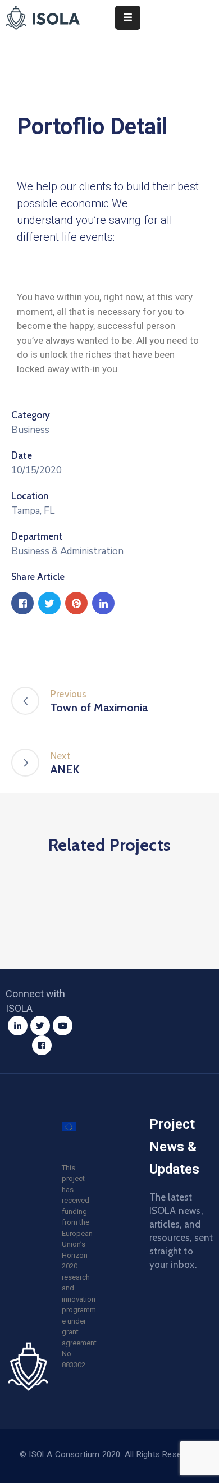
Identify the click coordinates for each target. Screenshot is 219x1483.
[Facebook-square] (42, 1045)
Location (30, 495)
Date (21, 455)
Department (37, 536)
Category (30, 415)
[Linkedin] (18, 1025)
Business (30, 429)
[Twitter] (40, 1025)
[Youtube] (62, 1025)
